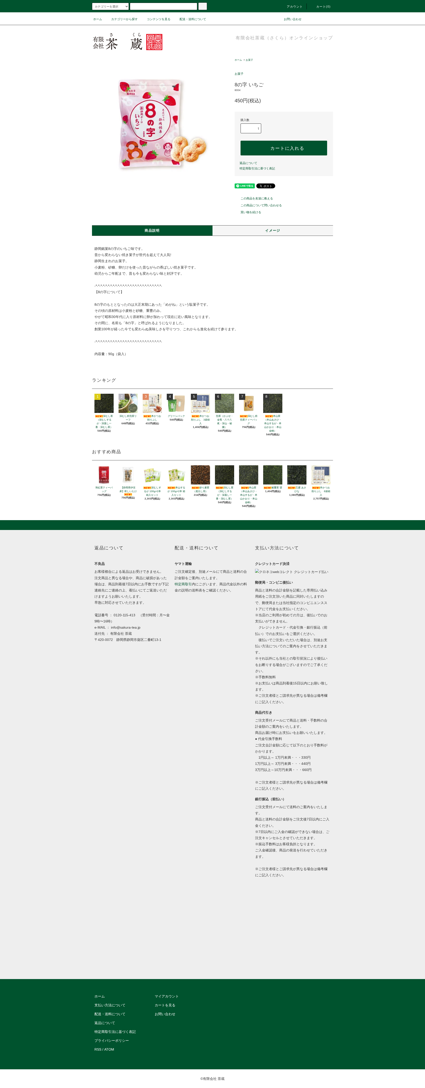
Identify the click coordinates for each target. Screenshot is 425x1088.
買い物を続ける (251, 212)
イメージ (272, 230)
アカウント (295, 6)
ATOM (109, 1049)
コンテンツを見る (158, 19)
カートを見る (165, 1005)
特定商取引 (183, 584)
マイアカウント (167, 996)
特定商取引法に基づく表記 (257, 168)
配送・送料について (193, 19)
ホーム (97, 19)
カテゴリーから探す (124, 19)
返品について (248, 163)
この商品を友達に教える (257, 198)
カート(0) (323, 6)
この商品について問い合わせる (261, 205)
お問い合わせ (293, 19)
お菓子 (249, 60)
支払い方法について (109, 1005)
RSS (97, 1049)
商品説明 (152, 230)
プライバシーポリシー (111, 1041)
